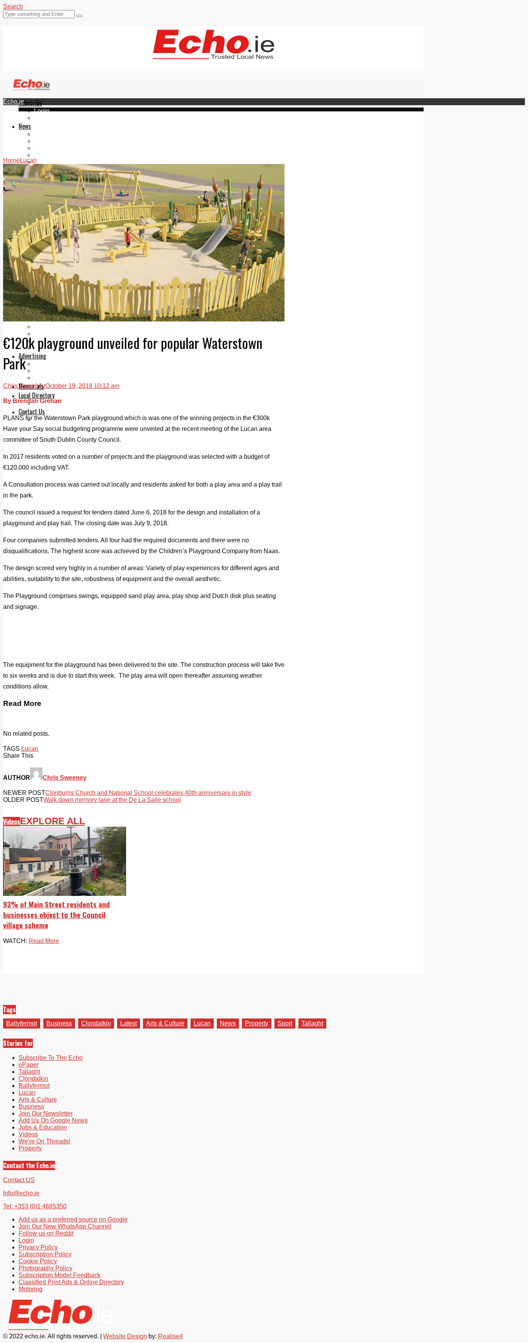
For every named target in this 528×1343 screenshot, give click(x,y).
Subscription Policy (45, 1254)
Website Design (125, 1336)
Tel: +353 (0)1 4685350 (34, 1206)
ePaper (44, 117)
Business (59, 1023)
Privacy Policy (38, 1247)
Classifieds (49, 377)
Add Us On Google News (53, 1120)
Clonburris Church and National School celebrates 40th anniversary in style (148, 792)
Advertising (32, 356)
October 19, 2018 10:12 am (82, 386)
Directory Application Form (70, 403)
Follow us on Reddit (46, 1233)
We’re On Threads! (44, 1141)
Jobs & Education (58, 326)
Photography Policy (45, 1268)
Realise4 (170, 1336)
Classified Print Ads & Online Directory (71, 1282)
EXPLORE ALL (52, 821)
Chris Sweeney (24, 386)
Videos (43, 162)
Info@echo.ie (21, 1193)
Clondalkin (49, 141)
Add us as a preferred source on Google (73, 1219)
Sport (285, 1023)
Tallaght (45, 134)
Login (41, 111)
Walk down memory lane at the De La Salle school (112, 799)
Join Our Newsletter (46, 1113)
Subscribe (30, 103)
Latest (128, 1023)
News (25, 126)
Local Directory (37, 395)
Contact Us (32, 411)
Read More (44, 941)
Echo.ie (13, 101)
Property (256, 1023)
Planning (46, 370)
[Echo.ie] (213, 53)
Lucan (42, 155)
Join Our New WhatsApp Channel (65, 1226)
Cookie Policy (38, 1261)
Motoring (31, 1289)
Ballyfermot (49, 148)
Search (13, 6)
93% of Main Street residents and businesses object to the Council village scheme (56, 914)
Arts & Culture (165, 1023)
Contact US (19, 1180)
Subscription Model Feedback (59, 1275)
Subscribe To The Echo (51, 1057)
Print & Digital (53, 364)
